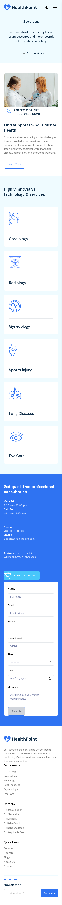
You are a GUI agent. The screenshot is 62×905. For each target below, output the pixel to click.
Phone (11, 621)
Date (10, 670)
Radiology (9, 780)
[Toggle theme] (46, 7)
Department (15, 638)
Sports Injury (11, 776)
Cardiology (10, 771)
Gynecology (11, 789)
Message (13, 687)
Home (20, 53)
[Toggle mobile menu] (55, 7)
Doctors (9, 853)
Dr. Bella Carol (12, 823)
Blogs (7, 857)
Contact (9, 866)
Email (11, 605)
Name (11, 589)
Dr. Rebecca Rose (14, 828)
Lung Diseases (12, 785)
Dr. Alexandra (11, 814)
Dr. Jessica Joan (13, 810)
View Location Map (25, 575)
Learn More (14, 164)
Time (10, 654)
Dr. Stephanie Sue (14, 832)
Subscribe (50, 893)
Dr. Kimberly (10, 819)
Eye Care (9, 794)
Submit (16, 711)
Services (9, 848)
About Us (9, 861)
